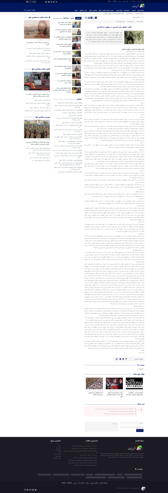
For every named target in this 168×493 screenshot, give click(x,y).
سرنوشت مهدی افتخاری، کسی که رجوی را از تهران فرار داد (38, 49)
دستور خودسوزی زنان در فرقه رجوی (71, 123)
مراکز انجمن (119, 10)
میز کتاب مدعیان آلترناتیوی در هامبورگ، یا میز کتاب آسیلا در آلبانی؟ (67, 147)
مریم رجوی (58, 456)
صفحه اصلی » (129, 13)
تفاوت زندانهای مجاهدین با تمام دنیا (62, 60)
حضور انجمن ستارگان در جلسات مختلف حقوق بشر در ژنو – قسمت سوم (67, 138)
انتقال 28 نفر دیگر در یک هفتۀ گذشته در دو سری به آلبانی (67, 157)
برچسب (120, 474)
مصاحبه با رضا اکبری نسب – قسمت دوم (63, 82)
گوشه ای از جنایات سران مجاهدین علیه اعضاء (64, 23)
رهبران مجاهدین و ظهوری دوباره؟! (71, 134)
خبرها (59, 446)
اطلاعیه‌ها (58, 448)
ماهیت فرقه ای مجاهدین (78, 474)
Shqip (109, 1)
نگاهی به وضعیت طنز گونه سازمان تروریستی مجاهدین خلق (83, 460)
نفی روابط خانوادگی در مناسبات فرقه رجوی (96, 477)
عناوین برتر (90, 474)
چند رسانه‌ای (83, 10)
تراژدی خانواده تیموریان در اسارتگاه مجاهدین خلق (38, 57)
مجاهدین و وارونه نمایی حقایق (134, 477)
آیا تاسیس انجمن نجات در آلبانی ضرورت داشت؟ (68, 153)
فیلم (76, 10)
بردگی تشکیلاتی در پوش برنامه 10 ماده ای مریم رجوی (84, 448)
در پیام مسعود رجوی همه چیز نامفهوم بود (62, 67)
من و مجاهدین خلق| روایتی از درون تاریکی (69, 172)
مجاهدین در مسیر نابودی (45, 474)
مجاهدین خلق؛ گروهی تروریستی (62, 474)
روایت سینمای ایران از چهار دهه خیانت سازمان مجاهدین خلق (115, 395)
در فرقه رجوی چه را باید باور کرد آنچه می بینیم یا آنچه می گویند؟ (68, 119)
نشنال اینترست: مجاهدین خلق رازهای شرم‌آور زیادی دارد (134, 394)
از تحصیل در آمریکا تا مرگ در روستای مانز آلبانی (37, 43)
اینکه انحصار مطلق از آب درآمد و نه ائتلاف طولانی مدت (67, 126)
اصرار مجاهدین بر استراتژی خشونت (133, 474)
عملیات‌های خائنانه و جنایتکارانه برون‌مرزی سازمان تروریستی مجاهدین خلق (37, 143)
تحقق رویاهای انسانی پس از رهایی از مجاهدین (63, 74)
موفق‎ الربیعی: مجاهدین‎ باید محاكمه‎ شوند (69, 160)
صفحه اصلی (140, 10)
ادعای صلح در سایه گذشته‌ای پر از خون (39, 158)
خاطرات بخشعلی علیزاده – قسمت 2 (71, 113)
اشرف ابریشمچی (57, 458)
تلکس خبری (125, 1)
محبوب (78, 18)
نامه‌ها (59, 452)
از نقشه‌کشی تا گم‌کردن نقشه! (41, 100)
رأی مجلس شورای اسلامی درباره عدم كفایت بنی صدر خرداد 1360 (37, 62)
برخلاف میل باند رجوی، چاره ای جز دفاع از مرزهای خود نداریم (67, 106)
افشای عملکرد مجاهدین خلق (41, 69)
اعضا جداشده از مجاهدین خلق (38, 17)
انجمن (134, 10)
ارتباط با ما (132, 1)
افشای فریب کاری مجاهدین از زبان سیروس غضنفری (62, 38)
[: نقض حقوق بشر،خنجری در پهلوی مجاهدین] (86, 18)
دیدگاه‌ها (66, 18)
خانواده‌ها (126, 10)
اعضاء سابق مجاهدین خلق (106, 10)
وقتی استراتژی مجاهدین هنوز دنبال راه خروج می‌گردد (38, 104)
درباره (87, 483)
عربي (120, 1)
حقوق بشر (141, 369)
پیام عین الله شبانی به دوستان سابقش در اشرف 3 (85, 457)
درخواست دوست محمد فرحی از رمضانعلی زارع (62, 53)
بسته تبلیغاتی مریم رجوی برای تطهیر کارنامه (96, 394)
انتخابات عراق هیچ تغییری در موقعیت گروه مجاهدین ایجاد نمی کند (69, 142)
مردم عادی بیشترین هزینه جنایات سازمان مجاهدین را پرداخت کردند (39, 154)
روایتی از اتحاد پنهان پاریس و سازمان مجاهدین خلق (84, 446)
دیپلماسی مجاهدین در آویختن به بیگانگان (105, 474)
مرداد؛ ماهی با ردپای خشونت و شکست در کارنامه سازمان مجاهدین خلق (37, 95)
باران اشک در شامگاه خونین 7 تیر (40, 161)
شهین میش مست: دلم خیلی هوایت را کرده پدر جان (66, 150)
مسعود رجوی (58, 454)
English (115, 1)
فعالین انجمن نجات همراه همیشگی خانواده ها (64, 45)
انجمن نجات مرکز (121, 21)
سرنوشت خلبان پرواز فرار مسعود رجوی (39, 53)
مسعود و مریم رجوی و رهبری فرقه (117, 477)
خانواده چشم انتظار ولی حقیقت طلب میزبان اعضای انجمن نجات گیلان (67, 168)
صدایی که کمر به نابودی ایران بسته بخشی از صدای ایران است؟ (67, 131)
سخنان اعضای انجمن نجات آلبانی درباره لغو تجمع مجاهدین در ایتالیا (62, 90)
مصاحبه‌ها (58, 450)
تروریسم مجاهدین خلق (42, 117)
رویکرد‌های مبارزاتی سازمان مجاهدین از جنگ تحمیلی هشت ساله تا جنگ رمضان (38, 149)
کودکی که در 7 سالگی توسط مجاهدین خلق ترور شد (67, 110)
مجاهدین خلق (93, 10)
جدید (72, 18)
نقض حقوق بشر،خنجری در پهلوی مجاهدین (114, 27)
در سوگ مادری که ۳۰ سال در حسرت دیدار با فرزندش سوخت (82, 463)
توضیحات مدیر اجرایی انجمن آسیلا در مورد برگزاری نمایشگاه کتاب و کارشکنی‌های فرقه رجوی (67, 164)
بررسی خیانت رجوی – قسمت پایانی (88, 455)
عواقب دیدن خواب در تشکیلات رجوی (39, 108)
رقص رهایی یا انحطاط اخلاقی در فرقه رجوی (69, 103)
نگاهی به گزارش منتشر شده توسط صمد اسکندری (63, 31)
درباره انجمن (140, 1)
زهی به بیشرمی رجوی (74, 115)
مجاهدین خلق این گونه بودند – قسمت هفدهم (37, 111)
